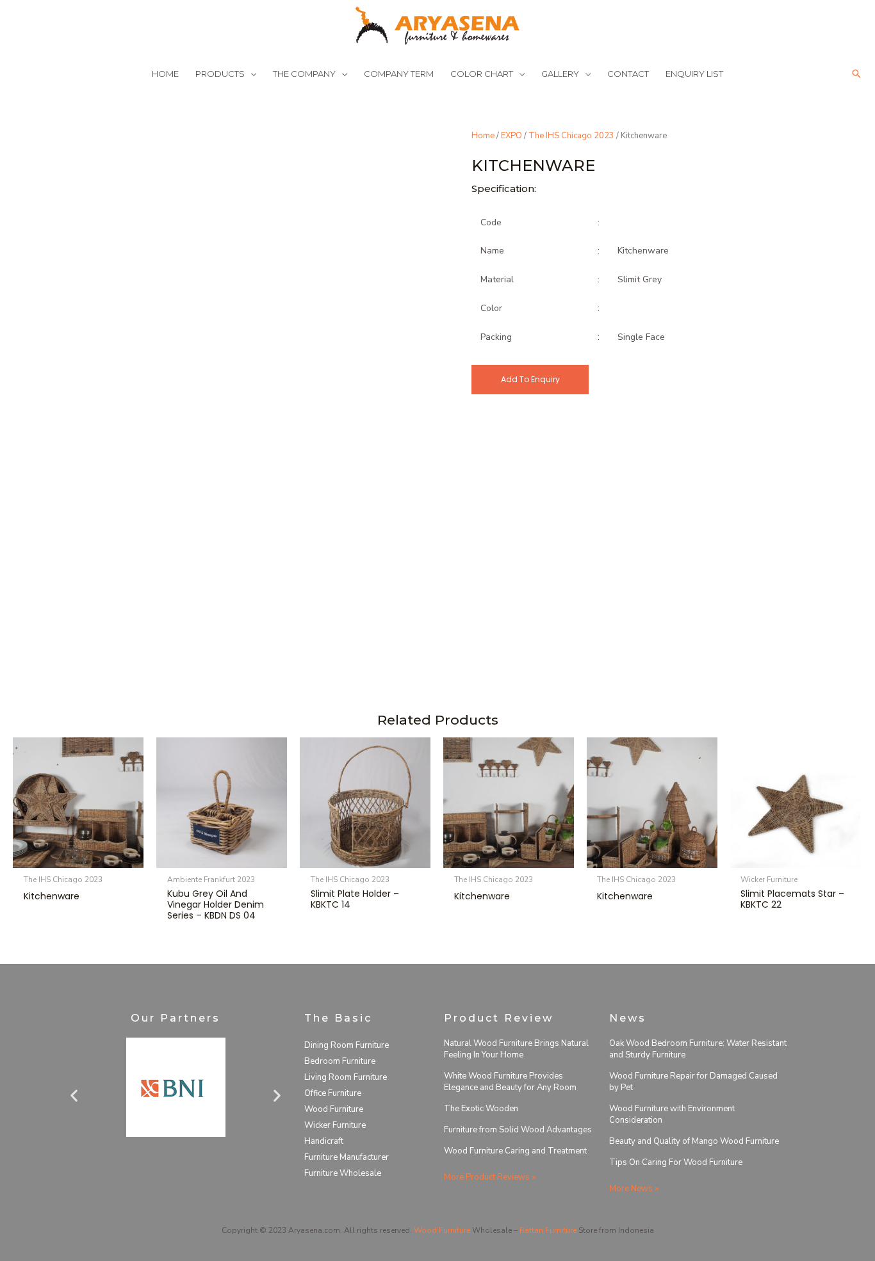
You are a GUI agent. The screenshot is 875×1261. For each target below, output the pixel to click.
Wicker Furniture (335, 1125)
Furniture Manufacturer (346, 1157)
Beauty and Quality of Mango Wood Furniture (694, 1141)
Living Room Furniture (345, 1077)
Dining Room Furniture (346, 1045)
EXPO (511, 135)
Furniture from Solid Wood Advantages (518, 1130)
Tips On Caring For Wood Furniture (675, 1162)
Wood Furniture (333, 1109)
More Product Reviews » (490, 1177)
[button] (856, 73)
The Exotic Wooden (481, 1108)
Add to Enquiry (530, 379)
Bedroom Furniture (339, 1061)
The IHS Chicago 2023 (571, 135)
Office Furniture (332, 1093)
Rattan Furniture (548, 1230)
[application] (250, 73)
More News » (633, 1188)
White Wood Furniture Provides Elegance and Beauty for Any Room (510, 1081)
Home (483, 135)
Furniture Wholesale (342, 1173)
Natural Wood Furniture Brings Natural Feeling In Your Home (516, 1049)
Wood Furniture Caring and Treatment (515, 1151)
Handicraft (323, 1141)
